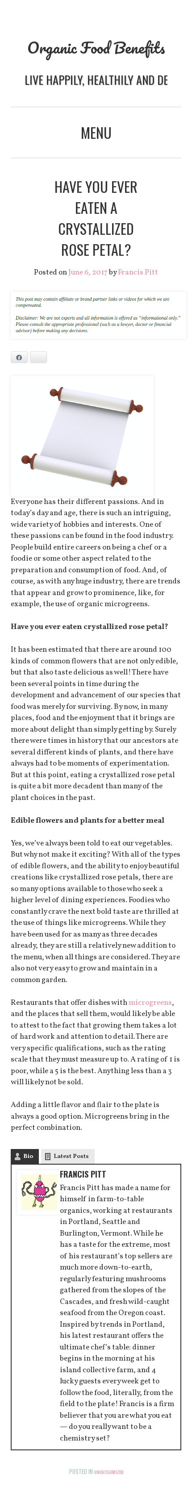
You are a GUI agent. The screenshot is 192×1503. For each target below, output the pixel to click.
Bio (28, 1157)
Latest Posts (71, 1157)
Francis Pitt (138, 272)
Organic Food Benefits (96, 47)
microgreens (150, 1003)
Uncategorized (109, 1471)
